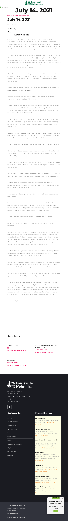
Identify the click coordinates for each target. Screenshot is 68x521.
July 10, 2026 (13, 362)
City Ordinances (12, 448)
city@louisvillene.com (14, 399)
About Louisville (13, 422)
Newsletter (11, 511)
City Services (11, 451)
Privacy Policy (12, 513)
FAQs (9, 440)
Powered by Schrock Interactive (16, 517)
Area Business (12, 425)
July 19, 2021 (13, 15)
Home (9, 418)
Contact (10, 455)
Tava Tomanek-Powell (18, 350)
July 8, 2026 (11, 360)
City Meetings (24, 15)
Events (9, 433)
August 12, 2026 (12, 345)
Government (11, 436)
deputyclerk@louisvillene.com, (22, 396)
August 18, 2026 (14, 348)
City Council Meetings (14, 444)
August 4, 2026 (41, 350)
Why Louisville (12, 429)
